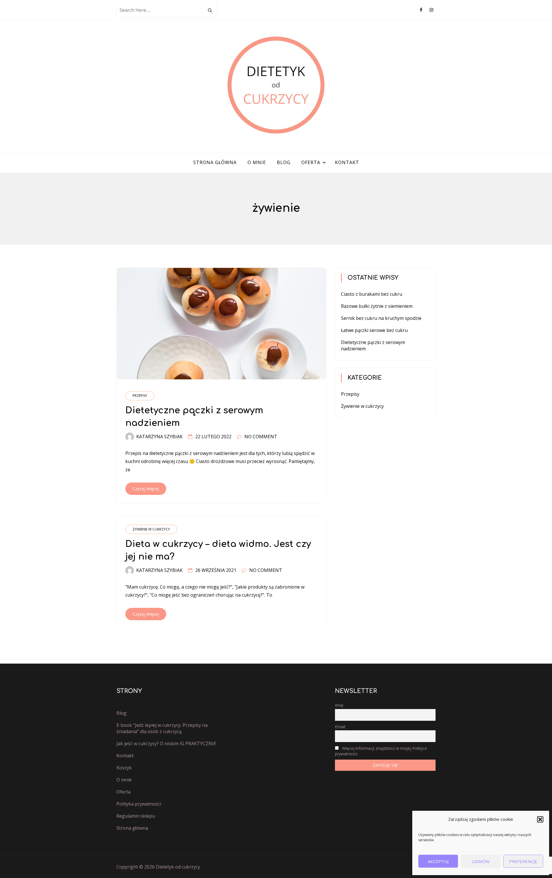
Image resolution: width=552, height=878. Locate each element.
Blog (283, 162)
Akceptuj (438, 861)
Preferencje (523, 861)
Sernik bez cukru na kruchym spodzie (381, 318)
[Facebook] (421, 10)
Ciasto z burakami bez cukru (371, 294)
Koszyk (124, 767)
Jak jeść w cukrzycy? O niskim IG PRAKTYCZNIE (166, 743)
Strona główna (215, 162)
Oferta (310, 162)
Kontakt (347, 162)
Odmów (481, 861)
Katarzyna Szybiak (159, 436)
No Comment (260, 436)
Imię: (339, 705)
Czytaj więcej (146, 488)
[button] (540, 819)
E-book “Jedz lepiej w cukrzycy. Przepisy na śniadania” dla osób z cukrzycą (162, 728)
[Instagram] (431, 10)
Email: (340, 726)
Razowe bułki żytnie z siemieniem (377, 306)
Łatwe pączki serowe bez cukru (374, 330)
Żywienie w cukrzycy (151, 529)
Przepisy (140, 395)
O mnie (257, 162)
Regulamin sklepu (135, 816)
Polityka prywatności (138, 804)
